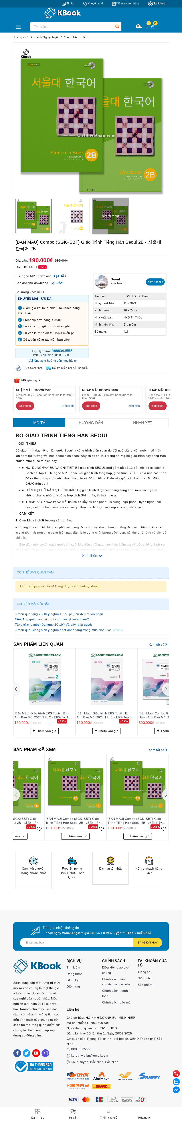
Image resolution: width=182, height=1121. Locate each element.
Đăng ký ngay (148, 942)
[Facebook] (17, 1053)
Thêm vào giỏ (45, 731)
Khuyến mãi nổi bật (33, 604)
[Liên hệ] (176, 1089)
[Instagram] (45, 1053)
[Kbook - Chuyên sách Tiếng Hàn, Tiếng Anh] (91, 13)
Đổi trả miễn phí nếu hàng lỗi (70, 368)
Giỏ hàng (73, 986)
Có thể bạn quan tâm (35, 572)
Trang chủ (145, 972)
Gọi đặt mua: (52, 353)
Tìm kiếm (73, 967)
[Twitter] (26, 1053)
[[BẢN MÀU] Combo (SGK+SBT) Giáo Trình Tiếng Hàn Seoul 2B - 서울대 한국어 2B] (75, 784)
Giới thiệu (145, 978)
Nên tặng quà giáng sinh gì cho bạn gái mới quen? (52, 619)
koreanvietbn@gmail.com (89, 1055)
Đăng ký (73, 980)
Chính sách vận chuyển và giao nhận (117, 981)
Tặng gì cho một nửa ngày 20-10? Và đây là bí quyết (53, 624)
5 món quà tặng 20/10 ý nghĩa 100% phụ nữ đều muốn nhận (59, 614)
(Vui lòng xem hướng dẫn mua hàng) (52, 360)
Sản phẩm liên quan (38, 644)
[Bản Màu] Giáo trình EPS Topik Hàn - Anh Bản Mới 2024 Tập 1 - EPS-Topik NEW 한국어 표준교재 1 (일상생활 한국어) (105, 716)
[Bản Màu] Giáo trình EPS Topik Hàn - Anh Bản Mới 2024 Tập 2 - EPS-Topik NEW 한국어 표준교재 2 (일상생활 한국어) (42, 716)
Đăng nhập (75, 974)
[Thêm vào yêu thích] (39, 828)
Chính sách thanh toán (115, 993)
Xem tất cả (157, 644)
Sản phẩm (145, 984)
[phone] (176, 1073)
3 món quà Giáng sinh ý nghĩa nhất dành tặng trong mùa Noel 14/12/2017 (69, 630)
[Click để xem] (91, 120)
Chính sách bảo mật (117, 1002)
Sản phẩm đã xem (34, 749)
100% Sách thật (32, 368)
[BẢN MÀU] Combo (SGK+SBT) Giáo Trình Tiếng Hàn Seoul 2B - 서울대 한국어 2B (74, 821)
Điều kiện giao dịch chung (116, 970)
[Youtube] (36, 1053)
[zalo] (176, 1081)
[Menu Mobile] (19, 26)
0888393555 (80, 1049)
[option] (34, 870)
